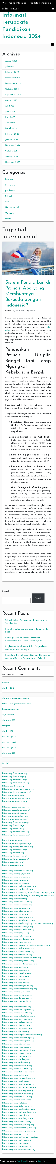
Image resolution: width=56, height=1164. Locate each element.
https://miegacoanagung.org (41, 892)
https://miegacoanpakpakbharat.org (19, 1112)
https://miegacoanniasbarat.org (17, 1053)
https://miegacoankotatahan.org (17, 902)
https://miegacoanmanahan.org (16, 1007)
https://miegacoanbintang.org (16, 1025)
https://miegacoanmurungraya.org (18, 1041)
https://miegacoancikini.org (41, 923)
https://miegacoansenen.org (15, 914)
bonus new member (11, 709)
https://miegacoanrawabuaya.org (17, 927)
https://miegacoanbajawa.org (15, 1031)
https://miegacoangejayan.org (16, 874)
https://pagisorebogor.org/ (14, 840)
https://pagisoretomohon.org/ (16, 810)
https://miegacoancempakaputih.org (19, 1128)
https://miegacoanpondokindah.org (18, 930)
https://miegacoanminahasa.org (16, 973)
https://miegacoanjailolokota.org (17, 1106)
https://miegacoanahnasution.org (17, 871)
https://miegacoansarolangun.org (17, 1118)
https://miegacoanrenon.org (15, 880)
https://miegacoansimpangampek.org (19, 1087)
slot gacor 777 (8, 720)
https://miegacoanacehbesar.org (17, 1066)
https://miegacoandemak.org (15, 1115)
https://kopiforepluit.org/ (13, 829)
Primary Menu (52, 44)
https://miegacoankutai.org (14, 1103)
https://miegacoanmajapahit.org (17, 1001)
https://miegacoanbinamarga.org (17, 911)
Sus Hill (41, 1161)
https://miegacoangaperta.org (16, 992)
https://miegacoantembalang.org (17, 998)
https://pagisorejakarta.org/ (15, 801)
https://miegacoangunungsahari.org (18, 1131)
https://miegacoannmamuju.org (16, 1047)
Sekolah (8, 196)
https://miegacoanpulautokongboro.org (20, 1016)
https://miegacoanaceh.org (41, 895)
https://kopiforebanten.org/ (15, 773)
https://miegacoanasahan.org (15, 1081)
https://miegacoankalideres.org (16, 936)
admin (32, 311)
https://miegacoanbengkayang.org (18, 1125)
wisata (8, 219)
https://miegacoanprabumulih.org (17, 889)
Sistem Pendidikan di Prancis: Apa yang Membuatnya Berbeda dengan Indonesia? (27, 294)
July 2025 (9, 106)
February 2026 (12, 72)
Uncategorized (12, 207)
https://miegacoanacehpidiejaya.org (18, 1109)
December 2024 (12, 145)
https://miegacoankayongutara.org (18, 1010)
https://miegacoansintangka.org (17, 1028)
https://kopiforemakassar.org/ (16, 835)
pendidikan (10, 190)
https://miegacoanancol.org (15, 1134)
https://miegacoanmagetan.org (16, 1056)
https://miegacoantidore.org (15, 895)
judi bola (6, 763)
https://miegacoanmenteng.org (16, 942)
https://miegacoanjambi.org (15, 967)
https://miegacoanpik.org (13, 945)
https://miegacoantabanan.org (16, 1062)
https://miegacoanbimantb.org (16, 1044)
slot (7, 202)
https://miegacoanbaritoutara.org (17, 1094)
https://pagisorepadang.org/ (15, 816)
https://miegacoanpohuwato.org (17, 1013)
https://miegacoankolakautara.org (18, 948)
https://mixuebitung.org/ (13, 786)
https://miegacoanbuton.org (15, 1075)
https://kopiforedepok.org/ (14, 850)
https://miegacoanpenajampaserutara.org (21, 958)
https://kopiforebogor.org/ (14, 856)
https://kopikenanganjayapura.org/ (18, 789)
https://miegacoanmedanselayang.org (19, 989)
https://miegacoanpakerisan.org (17, 1140)
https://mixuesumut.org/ (13, 865)
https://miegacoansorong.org (15, 970)
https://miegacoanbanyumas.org (17, 1019)
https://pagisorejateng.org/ (14, 819)
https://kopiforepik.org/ (13, 826)
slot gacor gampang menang (15, 698)
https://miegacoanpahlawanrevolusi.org (20, 1137)
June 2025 (10, 111)
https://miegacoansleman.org (15, 979)
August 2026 (11, 61)
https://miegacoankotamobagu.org (18, 1038)
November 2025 (13, 83)
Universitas (10, 213)
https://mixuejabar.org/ (12, 862)
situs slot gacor (9, 737)
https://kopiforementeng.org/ (15, 822)
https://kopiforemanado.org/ (15, 859)
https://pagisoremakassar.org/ (16, 798)
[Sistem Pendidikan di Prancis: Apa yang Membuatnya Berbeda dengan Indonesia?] (28, 258)
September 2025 (13, 95)
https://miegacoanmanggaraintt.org (18, 1050)
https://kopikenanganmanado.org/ (18, 847)
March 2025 (11, 128)
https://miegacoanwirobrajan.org (17, 995)
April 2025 (10, 123)
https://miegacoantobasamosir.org (18, 1072)
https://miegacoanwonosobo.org (17, 905)
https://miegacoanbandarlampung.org (19, 964)
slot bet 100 (7, 731)
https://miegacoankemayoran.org (17, 917)
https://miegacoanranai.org (14, 899)
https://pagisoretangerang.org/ (16, 843)
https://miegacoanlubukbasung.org (18, 951)
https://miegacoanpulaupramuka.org (19, 886)
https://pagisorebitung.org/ (14, 813)
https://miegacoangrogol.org (15, 933)
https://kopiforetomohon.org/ (15, 832)
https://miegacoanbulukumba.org (17, 1022)
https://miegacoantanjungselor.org (18, 961)
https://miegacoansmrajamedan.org (18, 1149)
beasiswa (9, 179)
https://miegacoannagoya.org (16, 982)
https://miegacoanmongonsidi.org (17, 986)
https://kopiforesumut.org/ (14, 780)
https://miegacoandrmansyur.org (17, 1146)
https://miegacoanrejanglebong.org (18, 1078)
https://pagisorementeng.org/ (15, 807)
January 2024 (11, 156)
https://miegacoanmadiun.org (15, 1143)
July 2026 (9, 67)
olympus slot (8, 715)
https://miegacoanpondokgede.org (18, 939)
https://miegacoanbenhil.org (15, 923)
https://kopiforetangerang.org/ (16, 792)
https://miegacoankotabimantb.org (18, 920)
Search (5, 591)
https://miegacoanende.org (14, 892)
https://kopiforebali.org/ (13, 853)
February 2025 (12, 134)
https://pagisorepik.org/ (13, 795)
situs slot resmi (9, 742)
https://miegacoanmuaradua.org (17, 955)
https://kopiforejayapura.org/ (15, 783)
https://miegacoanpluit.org (38, 945)
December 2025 (12, 78)
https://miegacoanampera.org (16, 908)
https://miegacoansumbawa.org (16, 1100)
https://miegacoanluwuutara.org (17, 1069)
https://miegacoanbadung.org (16, 1059)
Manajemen (10, 185)
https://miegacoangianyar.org (15, 976)
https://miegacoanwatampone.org (17, 1090)
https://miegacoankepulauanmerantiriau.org (22, 1035)
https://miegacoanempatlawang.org (18, 1084)
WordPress (21, 1161)
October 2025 (12, 89)
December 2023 (12, 162)
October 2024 (12, 151)
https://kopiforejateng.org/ (14, 777)
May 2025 (10, 117)
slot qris (6, 683)
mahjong (6, 726)
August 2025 (11, 100)
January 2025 (11, 140)
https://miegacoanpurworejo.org (17, 1097)
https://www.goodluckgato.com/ (17, 704)
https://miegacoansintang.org (15, 883)
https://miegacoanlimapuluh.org (16, 1122)
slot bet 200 (8, 688)
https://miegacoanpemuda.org (16, 877)
